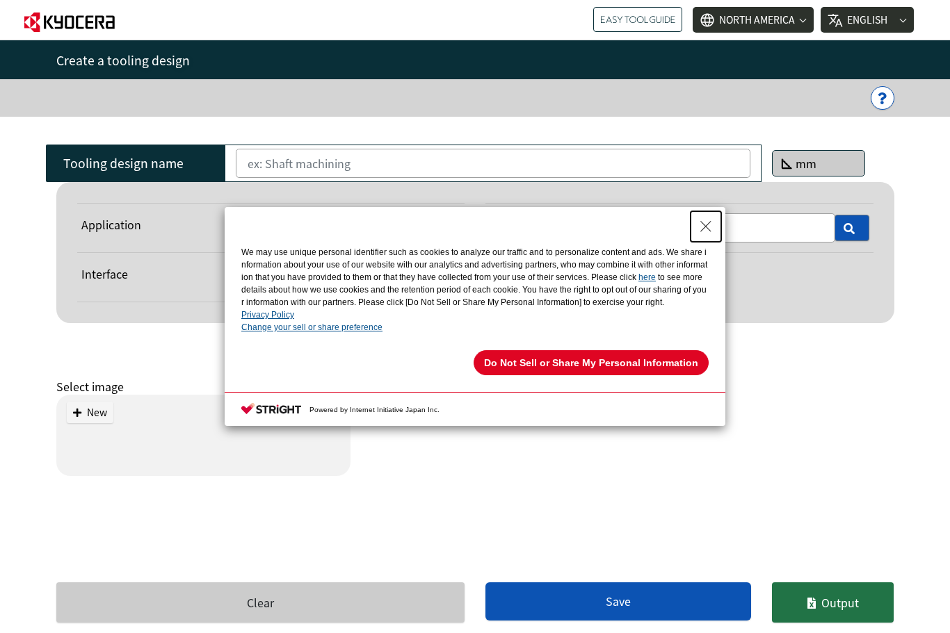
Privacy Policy (267, 315)
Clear (260, 602)
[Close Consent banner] (706, 226)
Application (111, 224)
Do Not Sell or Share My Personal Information (591, 362)
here (647, 277)
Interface (104, 273)
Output (840, 602)
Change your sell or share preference (312, 327)
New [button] (97, 412)
